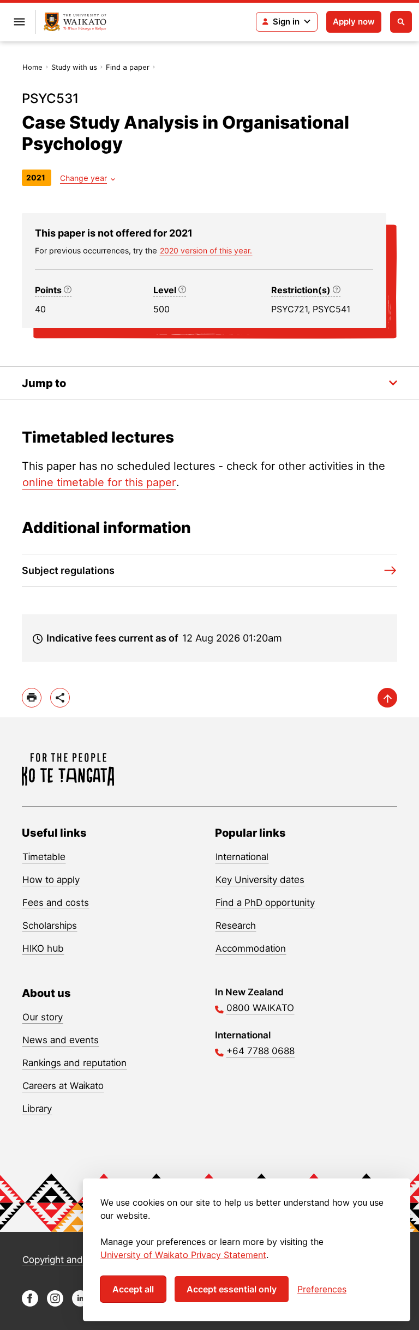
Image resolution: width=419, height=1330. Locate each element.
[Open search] (401, 22)
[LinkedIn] (80, 1303)
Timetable (43, 856)
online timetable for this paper (99, 482)
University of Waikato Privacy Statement (183, 1254)
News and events (60, 1040)
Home (32, 67)
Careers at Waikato (63, 1085)
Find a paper (127, 67)
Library (37, 1108)
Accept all (133, 1289)
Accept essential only (232, 1289)
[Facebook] (30, 1303)
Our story (42, 1017)
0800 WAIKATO (260, 1007)
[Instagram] (55, 1303)
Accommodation (251, 948)
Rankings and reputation (74, 1062)
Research (236, 925)
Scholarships (49, 925)
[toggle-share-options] (60, 698)
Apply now (354, 21)
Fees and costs (55, 902)
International (242, 856)
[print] (31, 698)
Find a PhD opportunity (265, 902)
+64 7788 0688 (260, 1050)
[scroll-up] (387, 698)
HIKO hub (43, 948)
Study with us (74, 67)
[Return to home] (75, 22)
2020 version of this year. (206, 250)
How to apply (51, 879)
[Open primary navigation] (19, 22)
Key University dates (260, 879)
